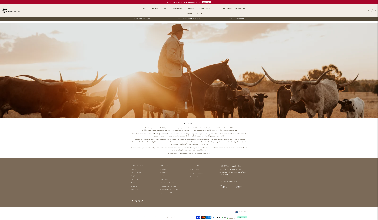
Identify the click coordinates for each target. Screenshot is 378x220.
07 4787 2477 (194, 169)
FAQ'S (133, 176)
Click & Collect (136, 172)
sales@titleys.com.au (197, 173)
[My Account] (372, 10)
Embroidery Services (167, 183)
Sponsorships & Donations (169, 193)
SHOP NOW (206, 2)
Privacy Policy (167, 217)
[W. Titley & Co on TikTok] (146, 201)
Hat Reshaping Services (168, 186)
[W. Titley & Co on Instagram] (142, 201)
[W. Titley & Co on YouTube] (135, 201)
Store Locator (194, 177)
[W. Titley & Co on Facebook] (132, 201)
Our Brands (164, 176)
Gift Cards (134, 179)
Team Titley (164, 179)
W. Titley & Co (139, 217)
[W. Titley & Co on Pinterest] (139, 201)
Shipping (134, 186)
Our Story (163, 172)
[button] (145, 8)
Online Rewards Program (169, 189)
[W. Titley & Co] (11, 10)
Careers (133, 169)
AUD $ (241, 212)
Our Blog (163, 169)
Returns (133, 183)
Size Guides (135, 189)
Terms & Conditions (180, 217)
